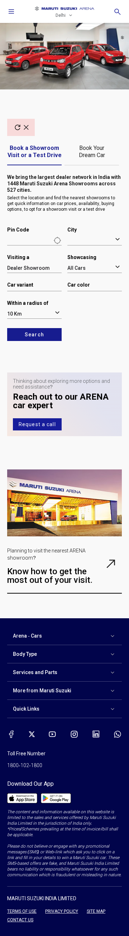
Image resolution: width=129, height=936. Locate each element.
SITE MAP (96, 911)
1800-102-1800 (24, 765)
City (72, 230)
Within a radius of (27, 303)
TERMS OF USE (22, 911)
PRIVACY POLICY (61, 911)
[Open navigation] (11, 11)
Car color (78, 285)
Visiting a (18, 257)
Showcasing (81, 257)
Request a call (37, 424)
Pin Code (18, 230)
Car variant (20, 285)
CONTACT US (20, 919)
